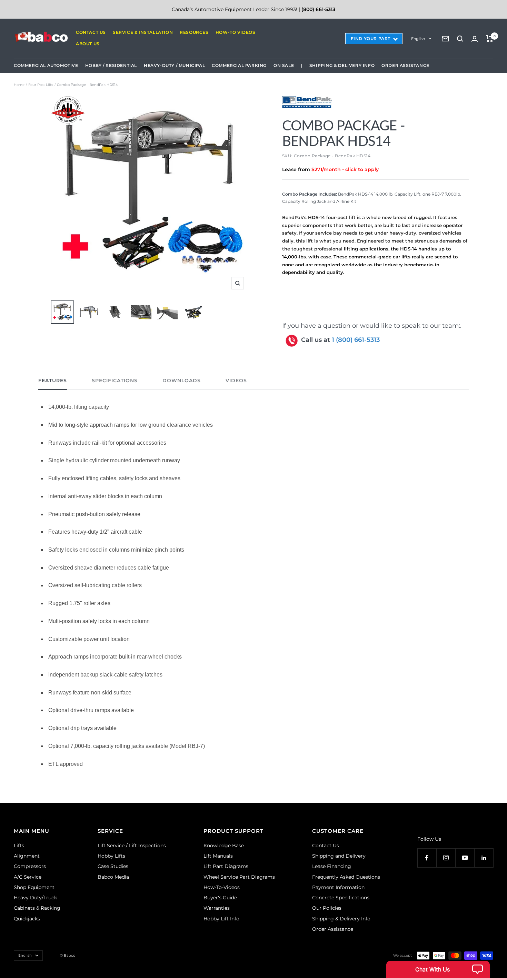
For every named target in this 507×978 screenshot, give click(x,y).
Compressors (30, 866)
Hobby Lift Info (221, 919)
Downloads (181, 381)
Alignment (27, 856)
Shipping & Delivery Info (342, 65)
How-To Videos (236, 32)
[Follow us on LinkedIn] (483, 857)
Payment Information (338, 887)
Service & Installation (143, 32)
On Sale (284, 65)
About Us (88, 43)
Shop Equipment (34, 887)
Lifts (19, 845)
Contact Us (91, 32)
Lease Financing (331, 866)
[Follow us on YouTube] (464, 857)
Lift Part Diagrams (225, 866)
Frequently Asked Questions (346, 877)
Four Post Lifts (40, 84)
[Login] (474, 39)
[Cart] (489, 38)
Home (19, 84)
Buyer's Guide (220, 898)
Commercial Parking (239, 65)
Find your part (370, 38)
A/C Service (27, 877)
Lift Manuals (218, 856)
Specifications (115, 381)
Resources (194, 32)
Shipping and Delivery (339, 856)
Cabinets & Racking (37, 908)
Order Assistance (405, 65)
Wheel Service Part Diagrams (239, 877)
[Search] (460, 39)
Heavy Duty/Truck (35, 898)
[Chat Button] (438, 969)
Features (52, 381)
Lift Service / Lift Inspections (132, 845)
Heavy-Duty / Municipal (174, 65)
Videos (236, 381)
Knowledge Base (223, 845)
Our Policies (326, 908)
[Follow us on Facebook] (426, 857)
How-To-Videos (221, 887)
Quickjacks (27, 919)
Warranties (216, 908)
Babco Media (113, 877)
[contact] (445, 38)
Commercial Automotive (46, 65)
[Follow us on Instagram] (445, 857)
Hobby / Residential (111, 65)
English (418, 38)
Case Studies (113, 866)
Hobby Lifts (111, 856)
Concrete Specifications (340, 898)
